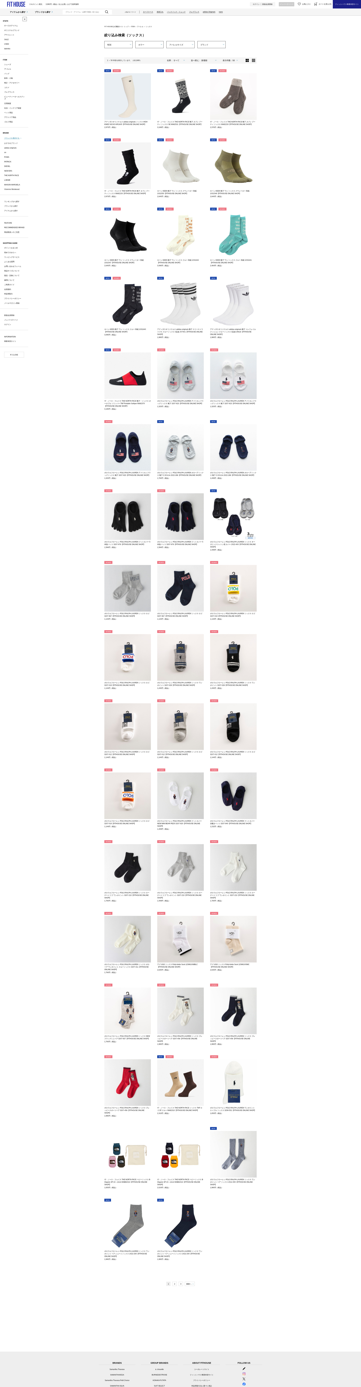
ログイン (256, 4)
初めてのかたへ (10, 252)
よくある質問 (9, 262)
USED (6, 44)
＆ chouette (159, 1369)
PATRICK (7, 162)
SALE (6, 40)
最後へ (188, 1284)
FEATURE (8, 223)
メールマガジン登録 (11, 303)
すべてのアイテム (11, 26)
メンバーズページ (286, 4)
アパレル (7, 69)
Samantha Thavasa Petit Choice (117, 1380)
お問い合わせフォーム (12, 266)
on (5, 152)
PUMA (6, 157)
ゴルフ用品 (8, 122)
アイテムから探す (18, 12)
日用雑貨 (7, 103)
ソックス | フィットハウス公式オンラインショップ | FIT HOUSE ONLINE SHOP (16, 4)
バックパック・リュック (176, 12)
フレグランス (194, 12)
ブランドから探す (43, 12)
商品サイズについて (11, 271)
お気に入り (306, 4)
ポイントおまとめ (11, 248)
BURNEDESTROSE (159, 1375)
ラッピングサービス (11, 257)
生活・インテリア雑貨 (12, 108)
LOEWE (7, 180)
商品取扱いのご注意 (11, 232)
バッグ (6, 74)
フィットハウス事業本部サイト (347, 4)
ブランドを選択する (11, 138)
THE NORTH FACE (11, 175)
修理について (9, 280)
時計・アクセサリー (11, 83)
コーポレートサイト (201, 1369)
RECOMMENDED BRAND (14, 228)
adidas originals (10, 148)
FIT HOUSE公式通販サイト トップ (116, 26)
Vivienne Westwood (11, 189)
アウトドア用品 (10, 117)
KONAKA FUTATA (159, 1380)
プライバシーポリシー (12, 299)
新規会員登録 (267, 4)
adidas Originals (209, 12)
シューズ (7, 64)
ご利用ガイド (9, 285)
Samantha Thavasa (117, 1369)
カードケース (148, 12)
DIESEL (7, 166)
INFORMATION (10, 337)
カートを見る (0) (325, 4)
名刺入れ (160, 12)
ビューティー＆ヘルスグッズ (14, 98)
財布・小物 (8, 78)
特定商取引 (8, 294)
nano (221, 12)
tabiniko (7, 49)
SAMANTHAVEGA (117, 1375)
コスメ (6, 87)
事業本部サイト (10, 341)
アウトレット (9, 35)
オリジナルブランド (11, 30)
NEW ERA (8, 171)
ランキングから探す (11, 202)
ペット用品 (8, 113)
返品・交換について (11, 275)
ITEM (133, 26)
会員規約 (7, 289)
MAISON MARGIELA (12, 185)
